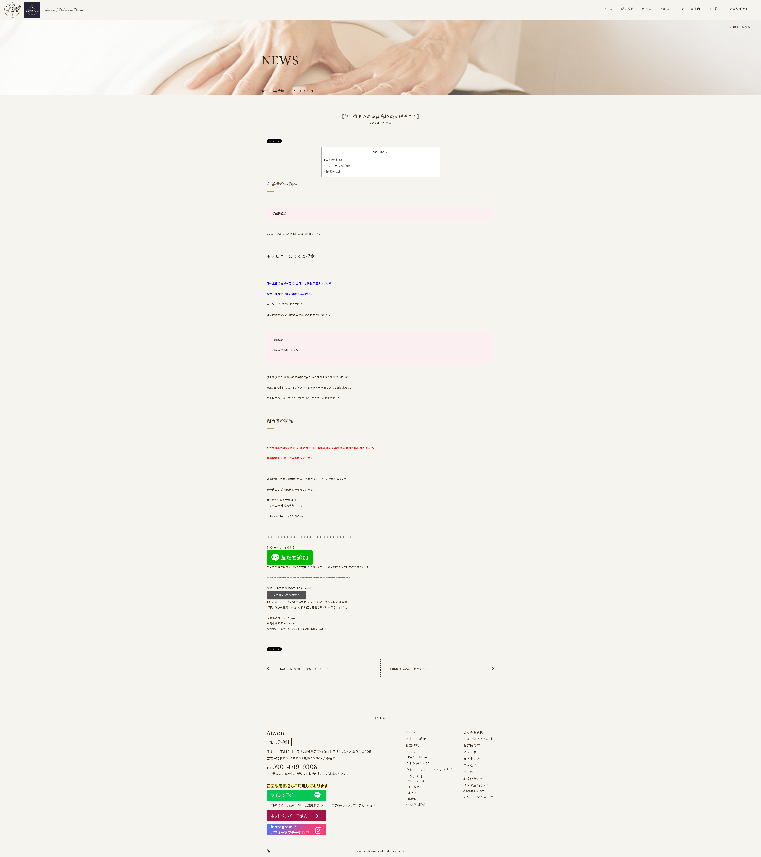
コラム (647, 9)
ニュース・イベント (478, 739)
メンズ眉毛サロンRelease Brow (739, 18)
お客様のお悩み (333, 159)
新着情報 (627, 9)
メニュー (666, 9)
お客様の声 (471, 745)
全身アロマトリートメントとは (429, 770)
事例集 (412, 793)
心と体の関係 (416, 805)
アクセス (470, 765)
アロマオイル (416, 781)
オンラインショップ (478, 797)
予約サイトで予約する (286, 595)
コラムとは (414, 776)
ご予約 (713, 9)
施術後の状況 (332, 171)
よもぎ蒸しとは (417, 763)
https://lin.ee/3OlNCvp (285, 516)
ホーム (608, 9)
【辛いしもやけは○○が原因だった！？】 (304, 669)
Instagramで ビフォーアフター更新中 (290, 829)
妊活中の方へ (473, 759)
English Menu (417, 757)
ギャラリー (471, 752)
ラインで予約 (282, 795)
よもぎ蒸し (415, 787)
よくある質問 (473, 732)
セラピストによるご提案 (337, 165)
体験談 (412, 799)
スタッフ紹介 (416, 739)
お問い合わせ (473, 779)
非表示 (383, 152)
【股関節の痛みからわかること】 (409, 669)
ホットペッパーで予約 (289, 816)
